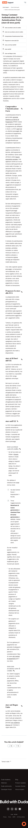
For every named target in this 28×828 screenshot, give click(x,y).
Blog (16, 779)
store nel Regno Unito (10, 53)
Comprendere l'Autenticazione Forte (14, 36)
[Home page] (8, 2)
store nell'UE (8, 49)
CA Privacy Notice (21, 817)
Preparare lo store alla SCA (12, 40)
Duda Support (6, 7)
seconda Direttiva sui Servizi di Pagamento (12, 119)
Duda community (6, 786)
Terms (9, 817)
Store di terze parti (15, 7)
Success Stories (20, 786)
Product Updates (20, 783)
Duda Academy (5, 779)
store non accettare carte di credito (14, 32)
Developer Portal (6, 789)
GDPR (14, 817)
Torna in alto (6, 761)
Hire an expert (19, 789)
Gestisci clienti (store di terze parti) (12, 9)
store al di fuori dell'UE (10, 45)
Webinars (4, 783)
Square (16, 454)
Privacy (5, 817)
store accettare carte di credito (13, 27)
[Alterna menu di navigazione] (24, 2)
